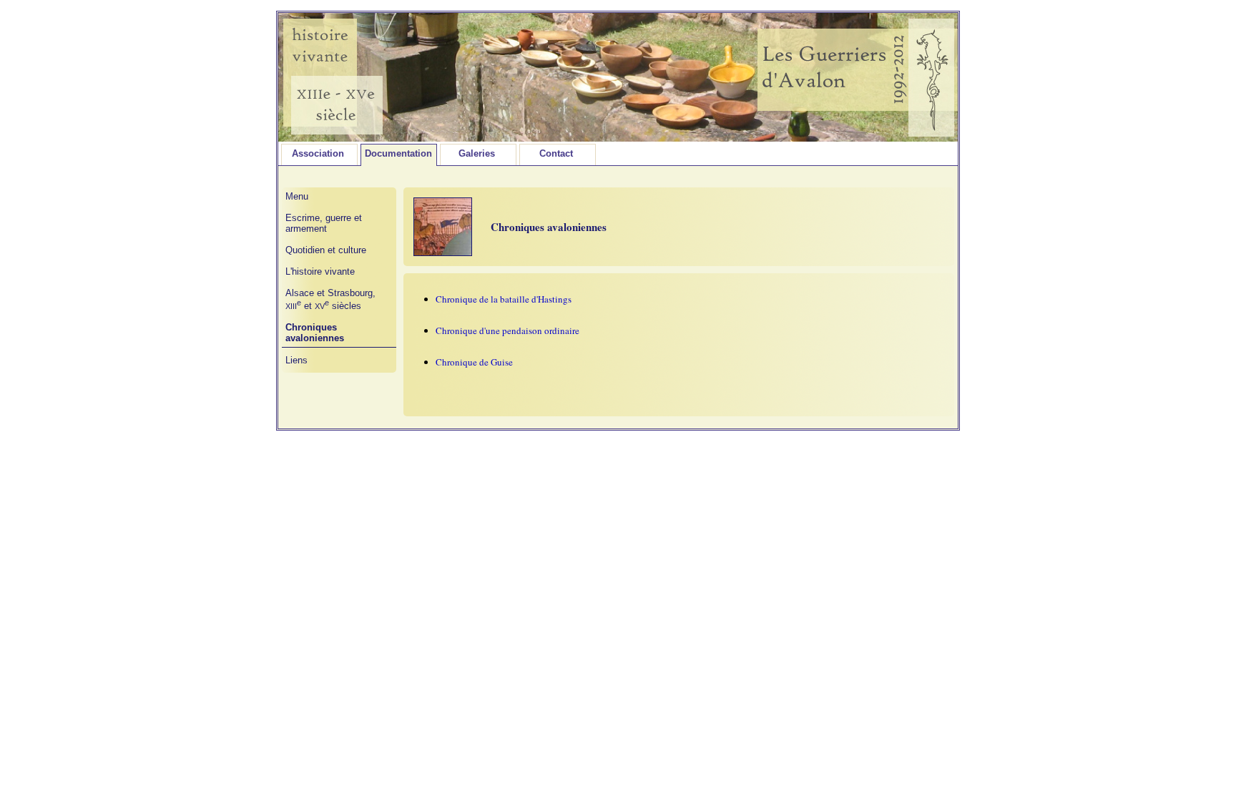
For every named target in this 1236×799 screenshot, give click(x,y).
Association (318, 153)
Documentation (398, 153)
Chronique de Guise (474, 362)
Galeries (476, 153)
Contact (556, 153)
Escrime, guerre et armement (323, 223)
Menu (296, 196)
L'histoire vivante (320, 271)
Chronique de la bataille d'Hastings (504, 299)
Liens (296, 360)
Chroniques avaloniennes (314, 332)
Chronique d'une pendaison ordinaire (507, 330)
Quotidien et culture (325, 250)
